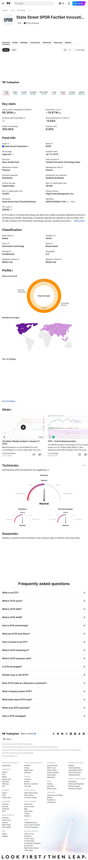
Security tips (28, 845)
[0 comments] (34, 454)
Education (50, 786)
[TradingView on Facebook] (57, 733)
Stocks (4, 772)
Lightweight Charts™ (75, 770)
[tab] (6, 50)
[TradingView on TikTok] (79, 733)
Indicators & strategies (55, 795)
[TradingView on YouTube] (62, 733)
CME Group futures (31, 793)
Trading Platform (74, 775)
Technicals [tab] (46, 42)
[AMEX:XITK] (4, 437)
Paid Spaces (51, 802)
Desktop (5, 836)
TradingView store (30, 822)
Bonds (4, 777)
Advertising (72, 781)
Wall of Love (51, 768)
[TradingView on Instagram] (66, 733)
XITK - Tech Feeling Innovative (62, 441)
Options (5, 822)
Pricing (26, 768)
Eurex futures (29, 795)
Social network (52, 765)
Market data (28, 770)
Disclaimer (27, 836)
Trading (49, 784)
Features (27, 765)
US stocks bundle (30, 797)
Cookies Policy (29, 841)
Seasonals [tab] (58, 42)
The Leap (27, 786)
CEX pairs (5, 781)
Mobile (4, 834)
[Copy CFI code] (11, 210)
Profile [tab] (15, 42)
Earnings (5, 806)
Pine (3, 786)
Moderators (51, 777)
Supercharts (6, 765)
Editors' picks (51, 788)
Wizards (50, 797)
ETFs (4, 774)
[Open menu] (3, 3)
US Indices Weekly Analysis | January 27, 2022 (21, 442)
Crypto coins (6, 779)
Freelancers (51, 800)
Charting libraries (74, 768)
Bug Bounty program (31, 848)
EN (63, 3)
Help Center (28, 811)
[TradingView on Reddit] (83, 733)
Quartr (31, 753)
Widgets (71, 765)
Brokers (27, 781)
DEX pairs (5, 784)
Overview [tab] (6, 42)
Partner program (74, 786)
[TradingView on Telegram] (75, 733)
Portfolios (5, 818)
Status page (28, 850)
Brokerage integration (76, 784)
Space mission (29, 806)
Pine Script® (6, 827)
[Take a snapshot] (65, 50)
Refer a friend (52, 770)
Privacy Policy (29, 838)
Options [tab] (68, 42)
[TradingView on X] (53, 733)
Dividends (5, 809)
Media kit (27, 816)
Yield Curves (6, 820)
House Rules (51, 775)
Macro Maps (6, 825)
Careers (27, 813)
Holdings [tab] (24, 42)
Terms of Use (28, 834)
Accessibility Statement (32, 843)
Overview (27, 779)
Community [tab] (35, 42)
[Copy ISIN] (67, 202)
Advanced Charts (74, 772)
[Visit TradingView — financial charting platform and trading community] (11, 82)
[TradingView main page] (8, 3)
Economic (5, 804)
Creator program (53, 772)
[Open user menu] (69, 3)
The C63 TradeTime (31, 827)
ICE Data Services (26, 744)
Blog (25, 809)
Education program (75, 788)
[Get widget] (69, 50)
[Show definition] (31, 110)
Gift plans (27, 772)
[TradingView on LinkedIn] (70, 733)
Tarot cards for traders (32, 825)
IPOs (3, 811)
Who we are (28, 804)
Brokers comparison (31, 784)
